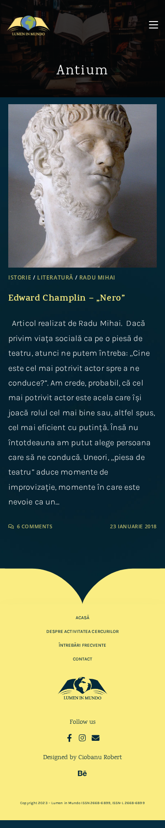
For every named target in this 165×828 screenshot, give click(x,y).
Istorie (19, 277)
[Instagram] (83, 738)
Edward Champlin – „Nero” (66, 299)
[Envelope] (95, 738)
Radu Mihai (97, 277)
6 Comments (35, 526)
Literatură (55, 277)
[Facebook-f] (69, 738)
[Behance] (83, 773)
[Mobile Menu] (153, 25)
